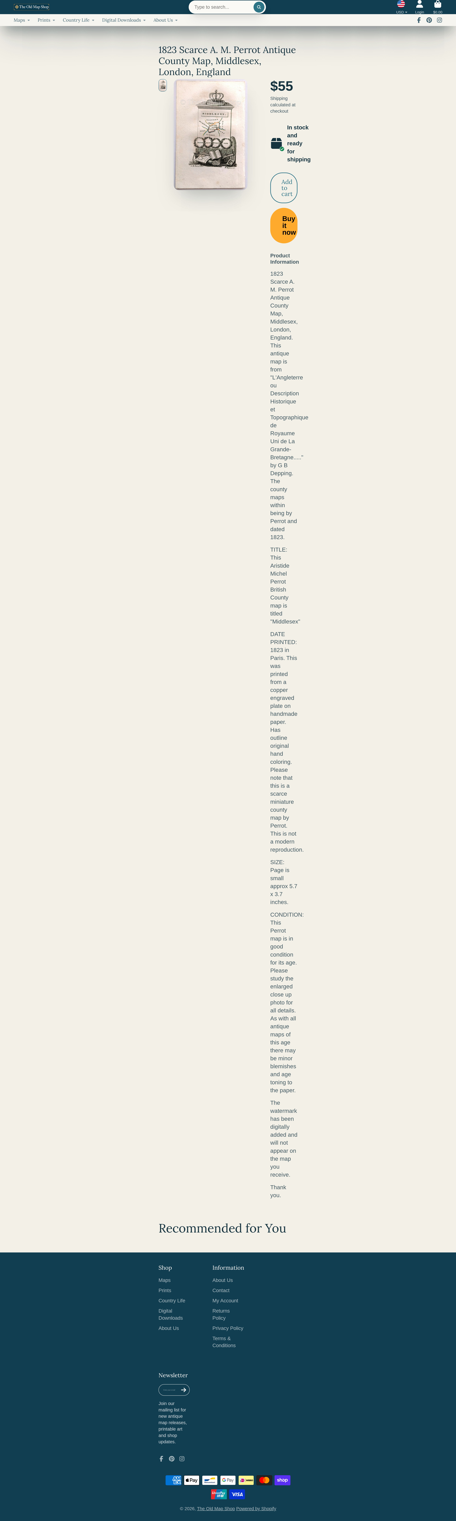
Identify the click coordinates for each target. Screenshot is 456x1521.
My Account (225, 1300)
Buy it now (289, 225)
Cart (437, 7)
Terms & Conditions (224, 1342)
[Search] (259, 7)
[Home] (31, 7)
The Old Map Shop (216, 1508)
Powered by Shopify (256, 1508)
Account (419, 7)
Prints (44, 20)
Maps (19, 20)
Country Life (76, 20)
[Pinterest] (429, 20)
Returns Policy (221, 1314)
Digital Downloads (121, 20)
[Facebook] (419, 20)
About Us (163, 20)
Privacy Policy (227, 1328)
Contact (221, 1290)
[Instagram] (439, 20)
